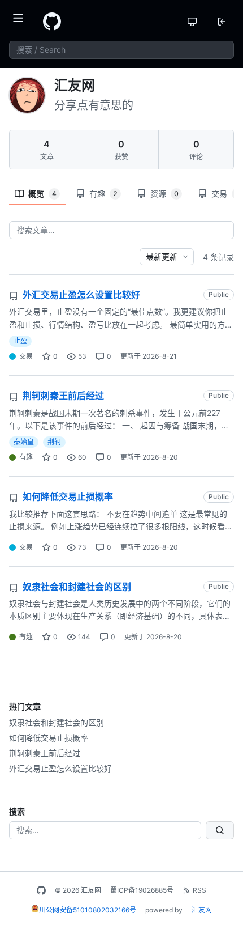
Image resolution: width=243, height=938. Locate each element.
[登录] (221, 21)
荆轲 (54, 442)
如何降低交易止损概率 (48, 737)
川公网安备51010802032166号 (87, 910)
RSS (199, 890)
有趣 (103, 193)
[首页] (52, 21)
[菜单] (21, 21)
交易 (26, 356)
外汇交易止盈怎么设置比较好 (60, 768)
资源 (164, 193)
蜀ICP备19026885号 (141, 890)
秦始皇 (24, 442)
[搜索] (220, 830)
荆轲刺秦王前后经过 (44, 753)
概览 (42, 193)
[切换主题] (192, 21)
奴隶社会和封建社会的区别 (56, 722)
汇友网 (202, 910)
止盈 (20, 341)
